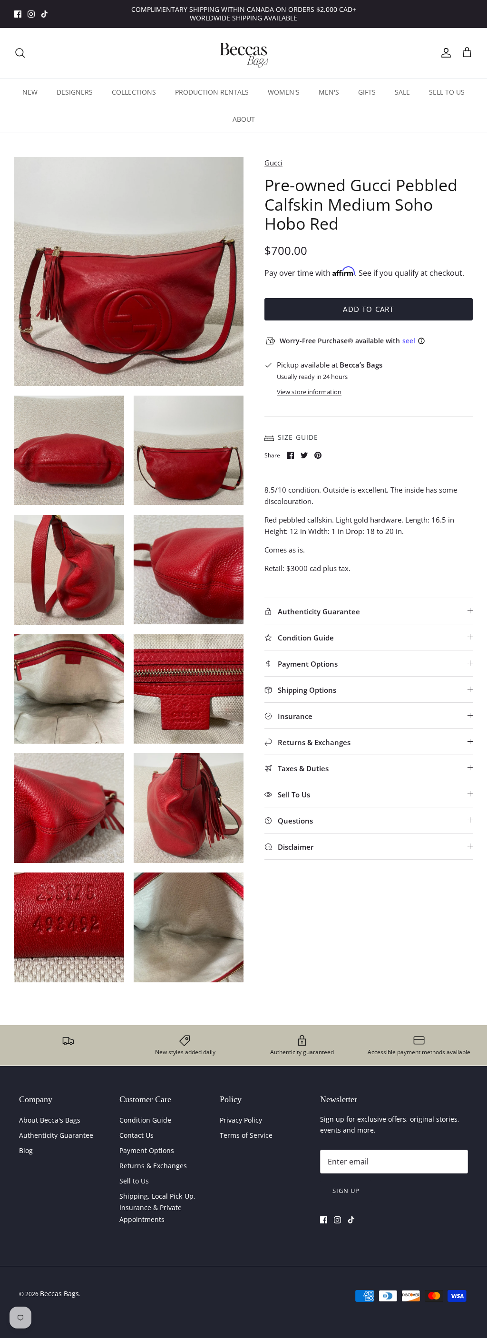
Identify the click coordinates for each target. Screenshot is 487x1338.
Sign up (346, 1190)
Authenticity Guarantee (56, 1135)
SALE (402, 92)
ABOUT (244, 119)
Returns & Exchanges (153, 1165)
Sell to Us (134, 1180)
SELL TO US (447, 92)
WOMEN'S (284, 92)
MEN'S (329, 92)
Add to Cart (368, 309)
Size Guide (298, 437)
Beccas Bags (59, 1293)
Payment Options (146, 1150)
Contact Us (136, 1135)
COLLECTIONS (134, 92)
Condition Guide (145, 1120)
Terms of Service (246, 1135)
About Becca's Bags (49, 1120)
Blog (26, 1150)
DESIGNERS (75, 92)
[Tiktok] (44, 14)
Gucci (273, 162)
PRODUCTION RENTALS (212, 92)
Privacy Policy (241, 1120)
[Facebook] (17, 14)
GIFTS (367, 92)
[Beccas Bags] (243, 53)
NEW (30, 92)
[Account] (444, 52)
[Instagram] (31, 14)
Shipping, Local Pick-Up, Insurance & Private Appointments (157, 1208)
